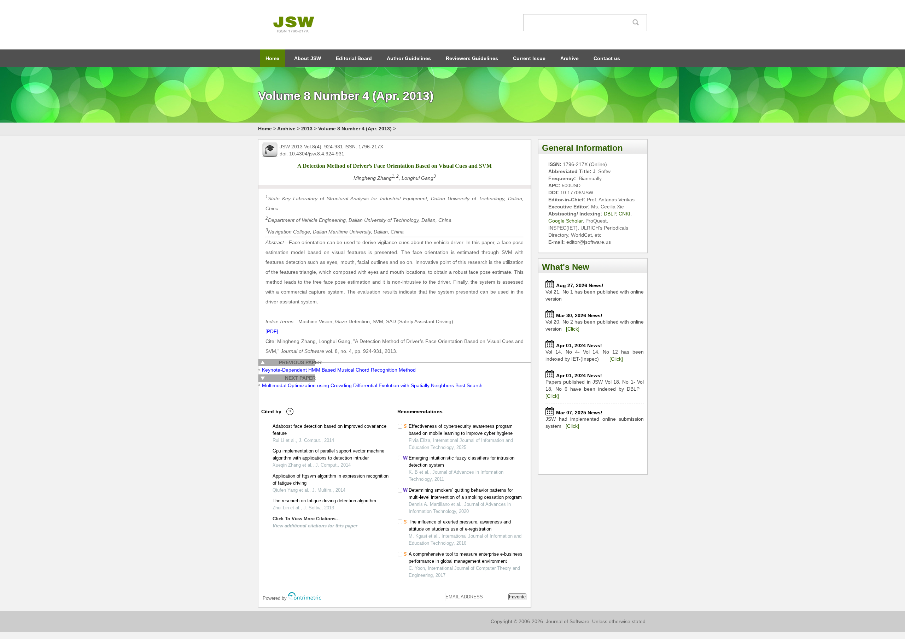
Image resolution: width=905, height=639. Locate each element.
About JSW (307, 58)
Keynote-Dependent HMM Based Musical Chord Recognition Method (339, 370)
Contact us (607, 58)
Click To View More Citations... (306, 518)
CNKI (624, 214)
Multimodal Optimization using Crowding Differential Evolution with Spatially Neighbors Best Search (372, 385)
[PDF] (271, 331)
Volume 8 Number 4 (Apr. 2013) (355, 128)
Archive (569, 58)
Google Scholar (565, 221)
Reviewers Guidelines (472, 58)
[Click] (572, 329)
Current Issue (529, 58)
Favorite (517, 596)
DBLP (610, 214)
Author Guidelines (409, 58)
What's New (565, 267)
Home (272, 58)
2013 (307, 128)
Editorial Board (354, 58)
